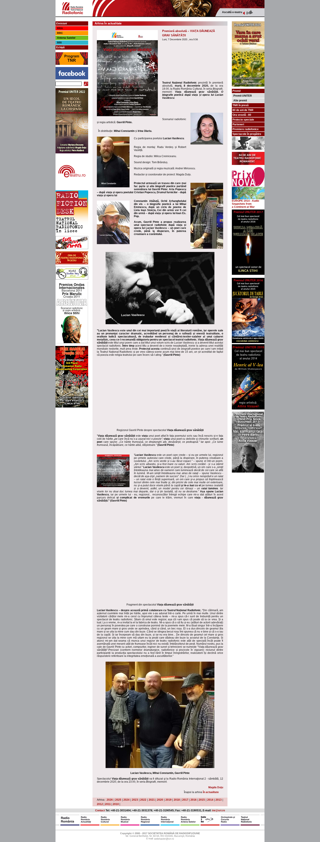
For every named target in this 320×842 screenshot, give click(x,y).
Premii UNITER (242, 95)
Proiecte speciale (243, 119)
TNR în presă (240, 105)
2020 (160, 799)
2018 (177, 799)
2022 (143, 799)
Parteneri (238, 124)
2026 (110, 799)
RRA (60, 28)
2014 (210, 799)
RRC (60, 33)
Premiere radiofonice (245, 129)
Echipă (60, 47)
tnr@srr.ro (218, 810)
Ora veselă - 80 (241, 114)
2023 (135, 799)
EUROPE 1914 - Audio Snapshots (245, 202)
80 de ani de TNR (242, 110)
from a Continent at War (243, 205)
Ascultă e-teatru (232, 12)
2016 (193, 799)
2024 (126, 799)
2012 (100, 804)
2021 (152, 799)
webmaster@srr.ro (164, 839)
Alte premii (240, 100)
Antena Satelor (66, 37)
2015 (202, 799)
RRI (59, 42)
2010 (116, 804)
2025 (118, 799)
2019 (168, 799)
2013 (219, 799)
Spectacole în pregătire (246, 134)
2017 (185, 799)
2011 (108, 804)
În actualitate (211, 792)
